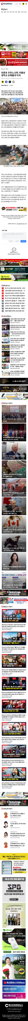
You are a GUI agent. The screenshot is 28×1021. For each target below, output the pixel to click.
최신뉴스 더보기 (7, 403)
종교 (25, 12)
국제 (10, 12)
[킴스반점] (14, 62)
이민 (16, 12)
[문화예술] (14, 389)
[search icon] (20, 4)
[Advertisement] (14, 27)
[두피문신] (14, 381)
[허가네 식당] (14, 262)
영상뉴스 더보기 (7, 607)
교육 (13, 12)
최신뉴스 (4, 9)
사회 (8, 12)
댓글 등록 (23, 241)
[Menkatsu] (14, 593)
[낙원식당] (14, 55)
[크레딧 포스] (14, 397)
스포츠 (22, 12)
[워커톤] (14, 600)
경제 (5, 12)
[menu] (26, 4)
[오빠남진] (14, 47)
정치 (2, 12)
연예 (19, 12)
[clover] (14, 278)
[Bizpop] (14, 270)
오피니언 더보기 (7, 809)
